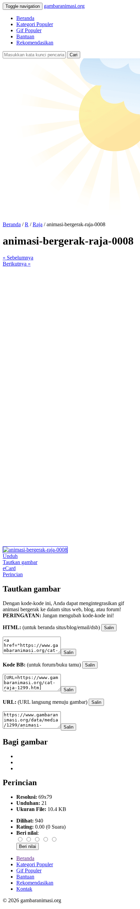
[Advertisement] (70, 337)
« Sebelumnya (18, 257)
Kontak (24, 889)
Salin (109, 627)
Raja (37, 224)
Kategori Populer (34, 24)
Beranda (25, 18)
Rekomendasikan (34, 42)
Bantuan (25, 36)
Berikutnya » (17, 264)
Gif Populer (28, 30)
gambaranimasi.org (64, 6)
